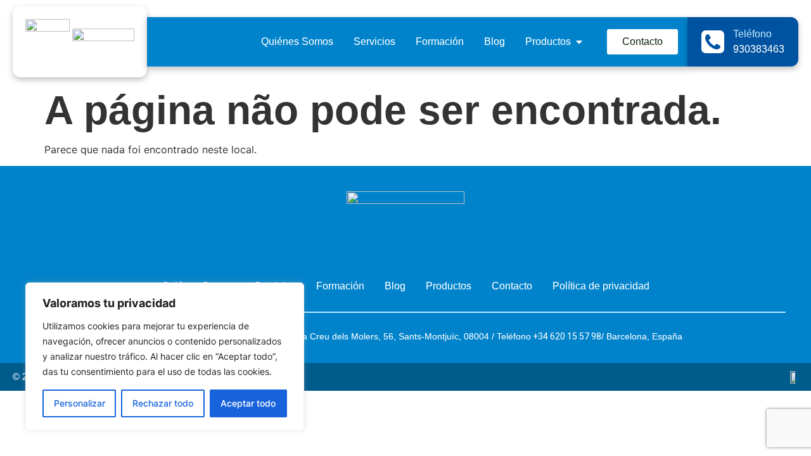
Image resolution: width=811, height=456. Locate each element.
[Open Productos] (579, 41)
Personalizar (79, 403)
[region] (164, 356)
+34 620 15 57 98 (566, 336)
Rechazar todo (162, 403)
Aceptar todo (248, 403)
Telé (505, 336)
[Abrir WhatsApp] (777, 423)
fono (522, 336)
